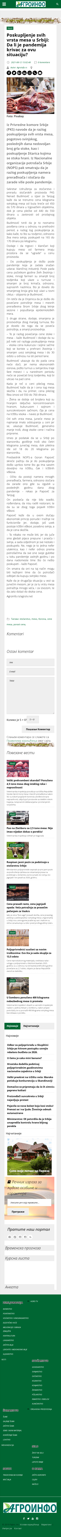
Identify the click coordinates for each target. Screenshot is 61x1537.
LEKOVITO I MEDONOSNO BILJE (15, 1349)
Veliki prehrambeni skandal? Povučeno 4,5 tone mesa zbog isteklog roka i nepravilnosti (30, 784)
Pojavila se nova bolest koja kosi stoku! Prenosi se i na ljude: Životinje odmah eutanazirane (30, 1109)
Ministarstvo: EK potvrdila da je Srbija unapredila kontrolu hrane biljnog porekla (29, 1122)
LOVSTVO (6, 1439)
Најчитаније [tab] (31, 1026)
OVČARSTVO (37, 1376)
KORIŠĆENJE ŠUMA (10, 1435)
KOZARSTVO (36, 1381)
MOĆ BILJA (7, 1479)
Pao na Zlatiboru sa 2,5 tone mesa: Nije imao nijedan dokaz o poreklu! (30, 830)
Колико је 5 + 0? (17, 720)
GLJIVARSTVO (8, 1354)
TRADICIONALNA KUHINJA (13, 1475)
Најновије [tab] (12, 1026)
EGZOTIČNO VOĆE (10, 1323)
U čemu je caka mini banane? (24, 1058)
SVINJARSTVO (37, 1371)
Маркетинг (46, 1524)
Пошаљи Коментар (38, 729)
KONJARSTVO (37, 1385)
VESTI (3, 1359)
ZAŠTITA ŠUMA (8, 1426)
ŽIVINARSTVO (37, 1390)
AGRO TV (34, 1301)
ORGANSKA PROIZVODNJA (41, 1409)
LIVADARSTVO (8, 1340)
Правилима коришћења (22, 740)
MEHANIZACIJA (7, 1445)
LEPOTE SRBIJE (37, 1462)
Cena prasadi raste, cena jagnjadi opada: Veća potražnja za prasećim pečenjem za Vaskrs (27, 907)
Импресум (7, 1528)
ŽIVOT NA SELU (38, 1453)
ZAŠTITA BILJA (8, 1345)
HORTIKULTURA (9, 1336)
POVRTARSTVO (9, 1313)
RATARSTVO (7, 1309)
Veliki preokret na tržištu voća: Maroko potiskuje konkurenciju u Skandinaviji (30, 1079)
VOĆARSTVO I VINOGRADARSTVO (16, 1318)
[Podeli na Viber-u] (35, 73)
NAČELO (35, 1484)
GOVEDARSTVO (38, 1367)
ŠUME (5, 1417)
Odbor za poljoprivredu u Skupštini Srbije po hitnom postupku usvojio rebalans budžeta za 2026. (27, 1048)
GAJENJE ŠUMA (8, 1421)
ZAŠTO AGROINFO (39, 1475)
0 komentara (44, 62)
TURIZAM (35, 1457)
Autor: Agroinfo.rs (18, 67)
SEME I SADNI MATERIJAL (12, 1430)
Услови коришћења (29, 1524)
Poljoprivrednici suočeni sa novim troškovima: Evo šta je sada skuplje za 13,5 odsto (29, 953)
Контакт (18, 1528)
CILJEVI (34, 1479)
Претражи (18, 1211)
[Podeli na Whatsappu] (29, 73)
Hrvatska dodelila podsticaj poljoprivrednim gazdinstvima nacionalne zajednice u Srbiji (25, 1067)
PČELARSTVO (37, 1394)
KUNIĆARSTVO (37, 1403)
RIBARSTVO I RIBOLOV (40, 1399)
